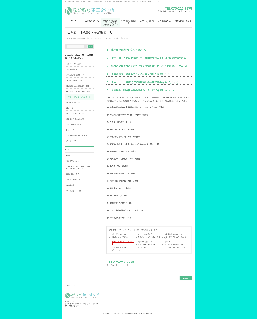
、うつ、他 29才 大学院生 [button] (125, 137)
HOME (68, 155)
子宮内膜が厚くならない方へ (174, 247)
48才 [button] (120, 218)
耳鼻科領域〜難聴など (74, 174)
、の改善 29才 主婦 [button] (134, 144)
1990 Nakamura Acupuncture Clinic (125, 313)
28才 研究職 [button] (125, 159)
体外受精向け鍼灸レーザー (174, 234)
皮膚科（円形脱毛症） (74, 180)
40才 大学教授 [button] (120, 188)
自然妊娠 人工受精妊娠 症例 (149, 237)
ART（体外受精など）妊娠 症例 (175, 238)
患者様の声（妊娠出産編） (174, 245)
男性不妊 (167, 242)
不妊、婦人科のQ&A (119, 247)
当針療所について (72, 161)
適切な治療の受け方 (145, 234)
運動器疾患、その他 (73, 191)
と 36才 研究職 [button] (124, 181)
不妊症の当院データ (145, 242)
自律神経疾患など (72, 185)
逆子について (116, 250)
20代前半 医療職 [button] (137, 107)
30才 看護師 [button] (119, 166)
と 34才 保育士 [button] (123, 151)
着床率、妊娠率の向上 (120, 237)
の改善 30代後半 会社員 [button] (129, 115)
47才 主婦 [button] (122, 174)
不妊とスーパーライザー (147, 245)
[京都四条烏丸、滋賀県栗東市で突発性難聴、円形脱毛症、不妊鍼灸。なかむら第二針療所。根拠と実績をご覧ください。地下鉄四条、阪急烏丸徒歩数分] (90, 12)
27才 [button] (119, 196)
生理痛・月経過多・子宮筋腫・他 (123, 243)
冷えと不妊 (142, 247)
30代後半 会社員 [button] (120, 122)
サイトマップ (72, 286)
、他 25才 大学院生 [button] (122, 129)
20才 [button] (121, 203)
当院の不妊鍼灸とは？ (120, 234)
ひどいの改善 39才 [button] (127, 210)
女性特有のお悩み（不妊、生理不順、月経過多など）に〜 (133, 230)
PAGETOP (186, 278)
